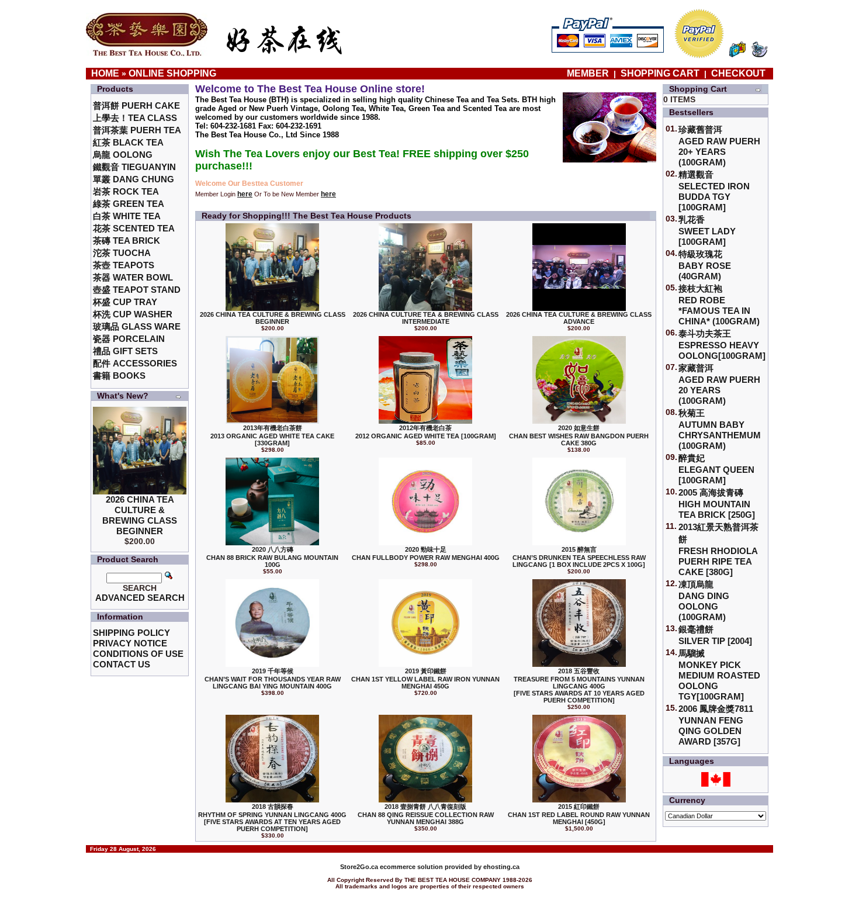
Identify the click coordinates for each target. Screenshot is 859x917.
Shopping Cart (660, 73)
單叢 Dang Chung (133, 179)
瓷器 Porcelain (129, 339)
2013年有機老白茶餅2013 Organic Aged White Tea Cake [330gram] (272, 435)
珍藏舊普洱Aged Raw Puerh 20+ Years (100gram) (719, 145)
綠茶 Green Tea (128, 204)
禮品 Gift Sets (125, 351)
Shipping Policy (131, 633)
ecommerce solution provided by (411, 866)
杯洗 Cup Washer (132, 314)
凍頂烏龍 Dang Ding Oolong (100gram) (703, 600)
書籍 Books (119, 375)
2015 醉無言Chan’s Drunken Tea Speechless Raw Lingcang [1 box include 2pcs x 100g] (579, 557)
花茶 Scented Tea (134, 228)
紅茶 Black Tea (128, 142)
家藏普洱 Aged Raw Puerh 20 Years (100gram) (719, 384)
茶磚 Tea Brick (126, 240)
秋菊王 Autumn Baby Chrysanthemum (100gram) (719, 429)
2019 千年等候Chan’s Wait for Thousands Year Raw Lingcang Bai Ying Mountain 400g (273, 678)
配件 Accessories (135, 363)
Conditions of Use (138, 654)
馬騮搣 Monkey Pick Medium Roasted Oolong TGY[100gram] (719, 674)
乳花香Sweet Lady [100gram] (707, 230)
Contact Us (121, 664)
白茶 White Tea (127, 216)
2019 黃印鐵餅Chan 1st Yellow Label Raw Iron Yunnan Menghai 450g (425, 678)
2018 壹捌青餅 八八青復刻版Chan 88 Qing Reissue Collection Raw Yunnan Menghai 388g (426, 814)
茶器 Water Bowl (133, 277)
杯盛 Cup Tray (125, 302)
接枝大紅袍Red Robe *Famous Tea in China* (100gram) (719, 304)
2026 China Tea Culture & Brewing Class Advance (579, 318)
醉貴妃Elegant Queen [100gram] (716, 469)
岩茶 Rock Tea (126, 191)
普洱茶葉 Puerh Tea (137, 130)
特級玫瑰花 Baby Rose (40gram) (704, 265)
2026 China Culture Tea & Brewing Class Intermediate (425, 318)
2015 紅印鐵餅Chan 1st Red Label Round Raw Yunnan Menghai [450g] (579, 814)
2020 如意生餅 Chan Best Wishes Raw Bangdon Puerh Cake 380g (579, 435)
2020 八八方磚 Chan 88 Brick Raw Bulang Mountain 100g (272, 557)
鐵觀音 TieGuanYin (134, 167)
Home (105, 73)
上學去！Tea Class (135, 118)
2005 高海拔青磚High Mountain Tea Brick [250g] (716, 503)
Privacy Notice (130, 643)
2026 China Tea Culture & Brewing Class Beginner (139, 515)
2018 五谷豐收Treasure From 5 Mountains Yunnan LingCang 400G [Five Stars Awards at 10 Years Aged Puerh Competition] (579, 685)
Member (589, 73)
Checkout (738, 73)
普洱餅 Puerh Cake (136, 105)
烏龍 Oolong (123, 155)
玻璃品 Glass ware (137, 326)
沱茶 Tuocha (122, 253)
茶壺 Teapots (123, 265)
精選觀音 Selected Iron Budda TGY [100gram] (714, 190)
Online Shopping (172, 73)
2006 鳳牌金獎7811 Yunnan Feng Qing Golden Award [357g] (715, 725)
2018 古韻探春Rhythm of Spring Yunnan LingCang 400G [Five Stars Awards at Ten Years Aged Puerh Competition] (272, 817)
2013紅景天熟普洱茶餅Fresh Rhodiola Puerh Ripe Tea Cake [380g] (718, 549)
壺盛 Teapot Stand (137, 290)
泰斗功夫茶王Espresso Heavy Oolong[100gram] (722, 344)
